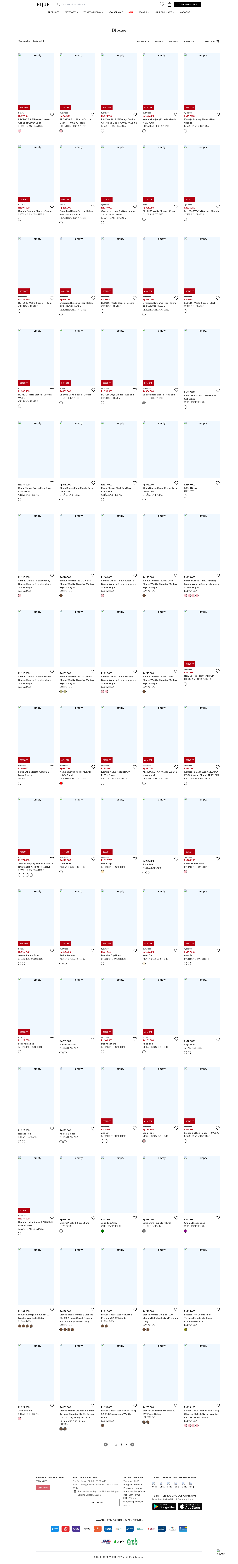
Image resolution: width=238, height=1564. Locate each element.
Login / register (187, 4)
